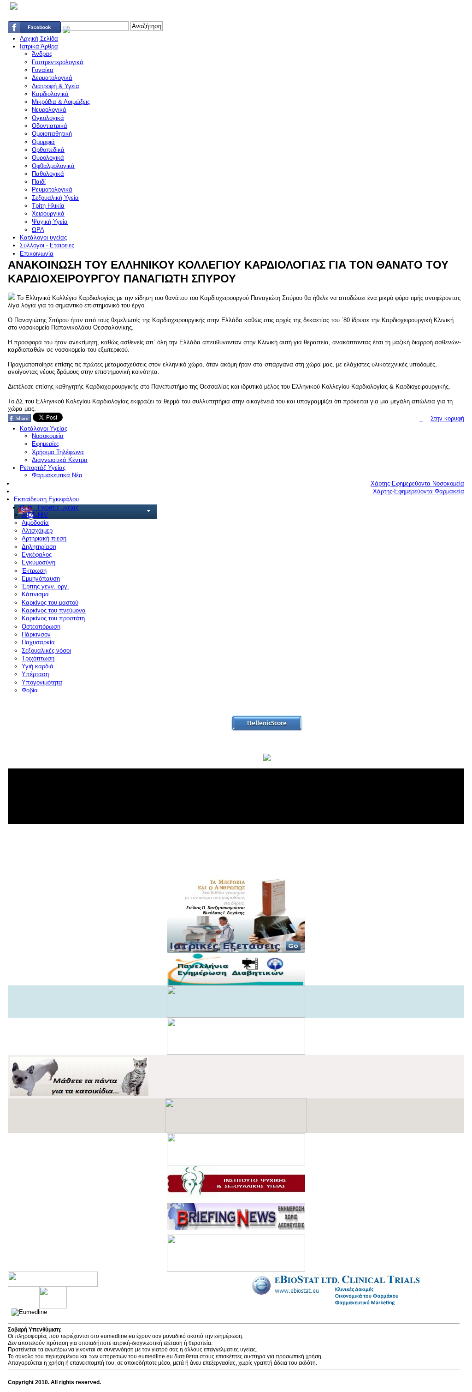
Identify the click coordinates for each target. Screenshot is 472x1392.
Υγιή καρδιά (37, 666)
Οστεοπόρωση (41, 626)
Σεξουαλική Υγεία (55, 197)
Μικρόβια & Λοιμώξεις (61, 101)
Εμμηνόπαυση (41, 578)
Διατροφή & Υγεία (55, 86)
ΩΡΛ (38, 229)
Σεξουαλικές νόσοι (46, 650)
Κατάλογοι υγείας (43, 237)
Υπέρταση (35, 674)
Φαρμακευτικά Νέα (57, 475)
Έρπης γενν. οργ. (45, 586)
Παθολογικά (48, 173)
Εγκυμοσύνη (38, 562)
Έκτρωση (34, 570)
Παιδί (39, 181)
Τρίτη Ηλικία (48, 205)
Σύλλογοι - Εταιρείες (47, 245)
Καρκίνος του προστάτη (53, 618)
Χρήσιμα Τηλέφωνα (58, 452)
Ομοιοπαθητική (52, 133)
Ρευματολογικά (52, 189)
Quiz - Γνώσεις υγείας (49, 507)
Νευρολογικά (49, 109)
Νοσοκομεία (48, 435)
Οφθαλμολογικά (53, 165)
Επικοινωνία (36, 253)
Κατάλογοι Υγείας (43, 428)
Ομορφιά (43, 141)
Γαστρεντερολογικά (57, 62)
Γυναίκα (42, 69)
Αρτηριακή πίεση (44, 538)
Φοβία (30, 690)
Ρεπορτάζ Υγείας (42, 467)
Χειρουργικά (48, 213)
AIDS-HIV (35, 514)
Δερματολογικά (52, 77)
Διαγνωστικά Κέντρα (60, 459)
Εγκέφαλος (37, 554)
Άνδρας (42, 53)
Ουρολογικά (48, 157)
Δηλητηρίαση (39, 546)
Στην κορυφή (447, 418)
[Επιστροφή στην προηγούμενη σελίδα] (421, 418)
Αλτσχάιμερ (37, 530)
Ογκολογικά (48, 117)
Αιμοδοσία (35, 522)
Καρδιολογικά (50, 93)
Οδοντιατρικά (49, 125)
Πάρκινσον (36, 634)
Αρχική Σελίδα (39, 38)
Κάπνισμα (35, 594)
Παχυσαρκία (38, 642)
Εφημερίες (45, 443)
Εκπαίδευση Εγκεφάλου (46, 499)
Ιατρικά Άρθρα (39, 46)
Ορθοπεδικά (48, 149)
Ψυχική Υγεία (50, 221)
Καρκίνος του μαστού (50, 602)
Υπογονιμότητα (42, 682)
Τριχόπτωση (38, 658)
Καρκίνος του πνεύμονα (54, 610)
